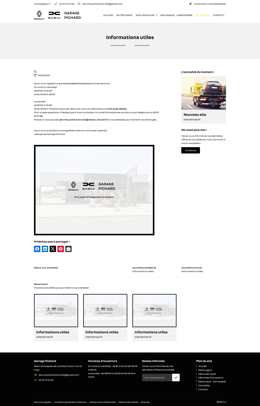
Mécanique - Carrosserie (176, 15)
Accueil (108, 15)
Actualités (202, 15)
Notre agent (124, 15)
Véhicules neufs (207, 373)
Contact (218, 15)
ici (67, 366)
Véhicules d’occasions (210, 377)
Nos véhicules (145, 15)
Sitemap (145, 402)
